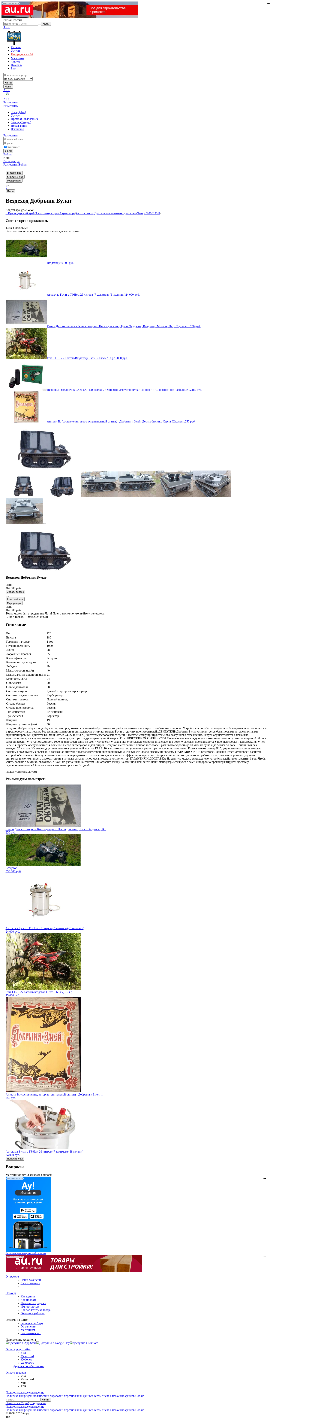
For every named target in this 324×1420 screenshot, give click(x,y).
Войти (7, 154)
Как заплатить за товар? (36, 1310)
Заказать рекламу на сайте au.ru (26, 1253)
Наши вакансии (31, 1279)
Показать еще (15, 1158)
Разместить (10, 102)
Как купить (28, 1296)
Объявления (28, 1326)
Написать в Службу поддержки (26, 1403)
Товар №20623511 (148, 213)
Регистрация (11, 161)
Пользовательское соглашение (25, 1392)
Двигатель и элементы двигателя (115, 213)
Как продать (28, 1299)
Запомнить (14, 147)
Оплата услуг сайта (18, 1349)
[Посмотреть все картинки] (44, 523)
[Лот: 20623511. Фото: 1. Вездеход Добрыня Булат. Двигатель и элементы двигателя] (43, 468)
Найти (8, 82)
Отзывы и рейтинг (33, 1313)
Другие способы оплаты (28, 1366)
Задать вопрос (15, 591)
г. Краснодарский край (20, 213)
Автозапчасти (85, 213)
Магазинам (28, 1329)
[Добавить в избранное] (7, 596)
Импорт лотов (30, 1306)
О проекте (12, 1276)
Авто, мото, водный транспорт (55, 213)
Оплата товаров (16, 1372)
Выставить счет (31, 1333)
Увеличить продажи (33, 1303)
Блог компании (30, 1283)
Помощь (11, 1293)
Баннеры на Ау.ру (32, 1323)
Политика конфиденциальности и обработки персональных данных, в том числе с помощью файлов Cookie (75, 1395)
